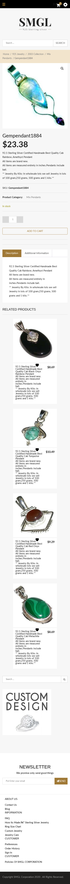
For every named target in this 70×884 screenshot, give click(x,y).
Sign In (8, 852)
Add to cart (35, 231)
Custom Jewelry (13, 831)
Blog (7, 809)
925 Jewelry (18, 54)
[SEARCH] (64, 679)
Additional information (37, 253)
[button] (62, 68)
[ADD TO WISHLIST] (39, 367)
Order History (12, 848)
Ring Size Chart (13, 826)
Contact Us (11, 805)
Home (6, 54)
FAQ (7, 818)
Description (12, 253)
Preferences (11, 844)
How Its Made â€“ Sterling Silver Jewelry (27, 822)
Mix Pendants (33, 197)
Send (62, 781)
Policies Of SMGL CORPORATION (23, 862)
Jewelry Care (12, 835)
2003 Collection (36, 54)
